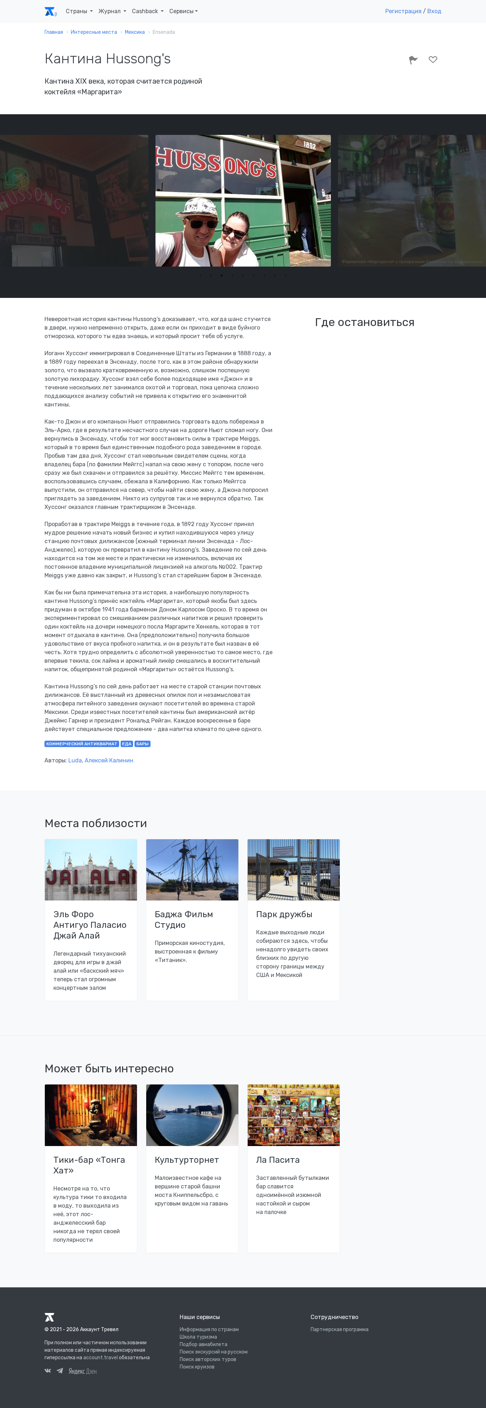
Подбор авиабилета (203, 1344)
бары (142, 743)
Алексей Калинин (109, 760)
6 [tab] (253, 275)
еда (126, 743)
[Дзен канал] (82, 1371)
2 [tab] (211, 275)
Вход (434, 11)
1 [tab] (200, 275)
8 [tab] (275, 275)
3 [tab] (221, 275)
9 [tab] (285, 275)
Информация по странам (209, 1329)
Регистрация (403, 11)
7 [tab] (264, 275)
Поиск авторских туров (208, 1359)
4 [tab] (232, 275)
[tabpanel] (243, 200)
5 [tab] (243, 275)
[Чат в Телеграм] (60, 1372)
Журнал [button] (110, 11)
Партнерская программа (340, 1329)
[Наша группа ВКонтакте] (47, 1372)
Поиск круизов (197, 1367)
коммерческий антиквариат (81, 743)
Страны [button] (77, 11)
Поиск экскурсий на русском (214, 1352)
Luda (75, 760)
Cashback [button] (145, 11)
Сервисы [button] (181, 11)
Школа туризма (198, 1337)
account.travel (100, 1358)
